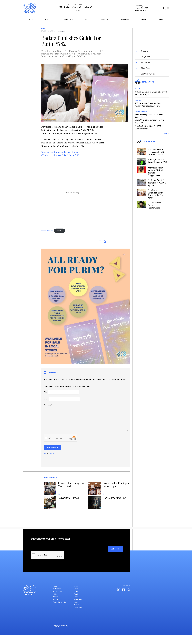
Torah (31, 19)
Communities (68, 19)
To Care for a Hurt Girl (69, 498)
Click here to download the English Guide (60, 151)
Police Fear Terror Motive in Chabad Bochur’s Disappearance (155, 171)
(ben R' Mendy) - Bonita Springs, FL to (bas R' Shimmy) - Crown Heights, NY (149, 118)
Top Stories (57, 592)
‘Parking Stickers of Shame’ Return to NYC (157, 160)
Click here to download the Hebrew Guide (60, 155)
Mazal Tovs (105, 19)
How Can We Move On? (114, 498)
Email (46, 399)
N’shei (87, 19)
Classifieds (125, 19)
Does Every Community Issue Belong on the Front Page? (156, 194)
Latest (76, 586)
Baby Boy (138, 89)
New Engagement (141, 112)
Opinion (48, 19)
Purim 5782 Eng (47, 231)
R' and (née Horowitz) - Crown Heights (151, 93)
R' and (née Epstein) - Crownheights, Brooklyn (148, 104)
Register (51, 453)
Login (45, 453)
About (160, 19)
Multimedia (57, 589)
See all (166, 134)
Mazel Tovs (78, 600)
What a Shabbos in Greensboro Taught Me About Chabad (156, 152)
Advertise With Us (59, 602)
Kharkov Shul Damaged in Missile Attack (71, 484)
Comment (48, 405)
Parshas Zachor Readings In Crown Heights (116, 484)
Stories (76, 605)
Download (59, 231)
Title (46, 392)
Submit (144, 19)
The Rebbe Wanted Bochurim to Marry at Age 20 (157, 183)
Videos (76, 602)
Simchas (56, 600)
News (43, 29)
